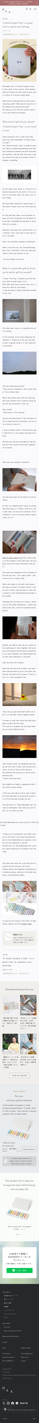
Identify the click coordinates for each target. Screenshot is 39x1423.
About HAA (6, 1323)
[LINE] (17, 1403)
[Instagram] (8, 1403)
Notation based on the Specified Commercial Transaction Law (19, 1375)
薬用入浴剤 (8, 1303)
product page (26, 924)
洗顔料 (6, 1306)
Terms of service (6, 1378)
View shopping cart (27, 1353)
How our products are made (12, 1330)
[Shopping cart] (30, 9)
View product (29, 1149)
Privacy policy (6, 1372)
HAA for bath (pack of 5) (12, 558)
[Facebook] (12, 1403)
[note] (24, 1403)
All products (6, 1292)
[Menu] (35, 8)
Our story (7, 1327)
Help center (24, 1357)
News (4, 1348)
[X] (4, 1403)
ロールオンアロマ (10, 1314)
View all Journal (19, 1075)
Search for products (8, 1357)
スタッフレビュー (24, 34)
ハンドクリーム (9, 1310)
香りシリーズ (8, 1299)
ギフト (6, 1317)
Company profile (6, 1368)
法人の (8, 1361)
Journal (4, 1342)
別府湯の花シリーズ (10, 1295)
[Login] (26, 9)
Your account (6, 1353)
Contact (23, 1361)
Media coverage (26, 1348)
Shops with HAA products (10, 1336)
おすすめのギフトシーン (10, 34)
